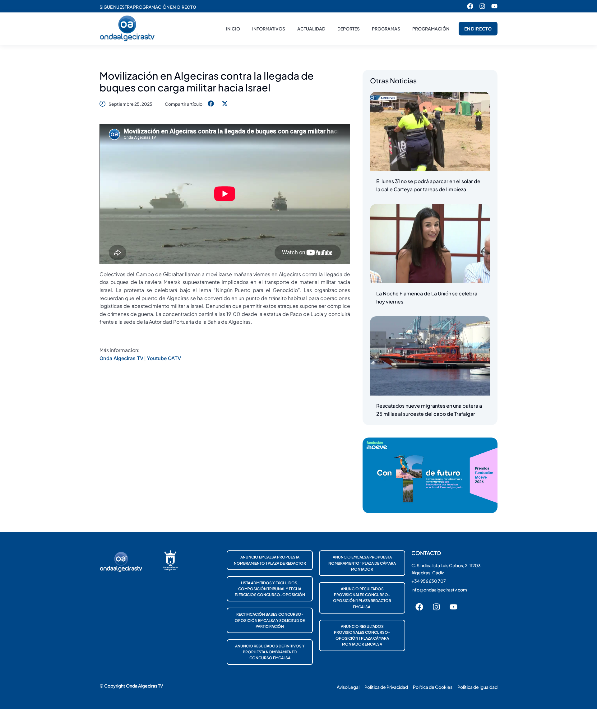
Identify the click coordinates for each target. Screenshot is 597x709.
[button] (211, 104)
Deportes (348, 28)
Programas (386, 28)
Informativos (268, 28)
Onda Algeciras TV (121, 358)
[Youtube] (494, 6)
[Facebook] (470, 6)
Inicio (233, 28)
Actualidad (311, 28)
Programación (430, 28)
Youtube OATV (164, 358)
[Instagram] (482, 6)
